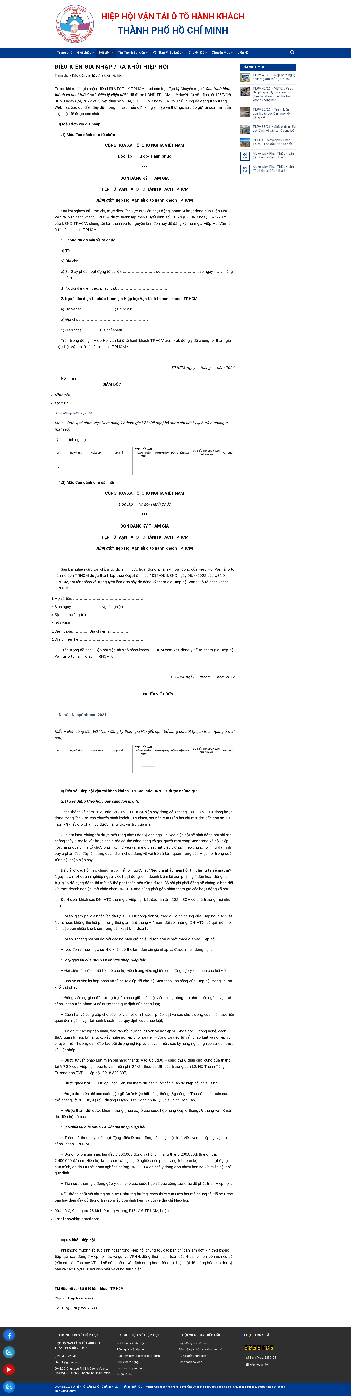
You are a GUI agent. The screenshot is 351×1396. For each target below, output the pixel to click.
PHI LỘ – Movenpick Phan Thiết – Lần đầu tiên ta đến (272, 142)
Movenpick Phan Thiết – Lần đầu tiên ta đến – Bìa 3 (273, 169)
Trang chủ (64, 52)
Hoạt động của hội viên (193, 1343)
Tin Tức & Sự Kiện (131, 52)
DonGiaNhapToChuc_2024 (73, 413)
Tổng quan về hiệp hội (130, 1349)
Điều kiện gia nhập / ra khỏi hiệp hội (201, 1349)
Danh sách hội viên (190, 1362)
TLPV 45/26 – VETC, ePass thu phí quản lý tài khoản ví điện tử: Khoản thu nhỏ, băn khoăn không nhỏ (273, 94)
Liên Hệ (243, 52)
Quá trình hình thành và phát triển (138, 1355)
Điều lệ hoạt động (128, 1362)
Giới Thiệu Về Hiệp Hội (130, 1343)
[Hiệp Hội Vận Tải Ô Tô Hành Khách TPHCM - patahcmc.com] (75, 24)
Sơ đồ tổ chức (125, 1374)
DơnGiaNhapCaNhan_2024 (82, 714)
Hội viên (104, 52)
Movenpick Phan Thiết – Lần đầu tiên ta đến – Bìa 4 (273, 155)
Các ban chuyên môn (130, 1368)
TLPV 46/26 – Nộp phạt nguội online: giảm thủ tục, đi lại (274, 77)
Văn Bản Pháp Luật (167, 52)
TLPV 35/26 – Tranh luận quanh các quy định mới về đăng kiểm (271, 113)
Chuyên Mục (221, 52)
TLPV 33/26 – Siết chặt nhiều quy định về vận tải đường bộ (274, 128)
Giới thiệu (84, 52)
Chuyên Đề (196, 52)
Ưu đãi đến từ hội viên (192, 1355)
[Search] (292, 52)
